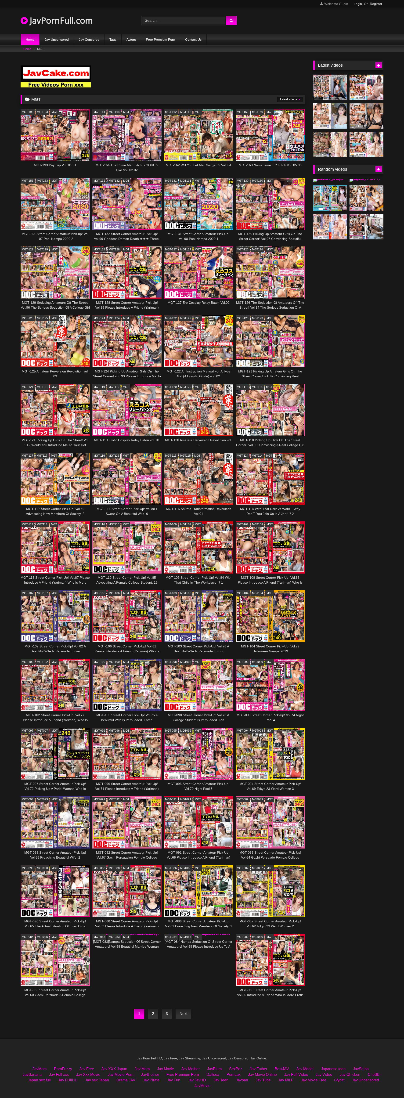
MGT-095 (171, 730)
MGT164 (114, 112)
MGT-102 (27, 662)
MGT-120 (171, 387)
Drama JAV (125, 1080)
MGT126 (257, 249)
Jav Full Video (296, 1074)
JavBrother (150, 1074)
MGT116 (113, 455)
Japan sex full (39, 1080)
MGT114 (257, 455)
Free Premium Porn (160, 39)
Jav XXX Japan (114, 1069)
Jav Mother (190, 1069)
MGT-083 (99, 937)
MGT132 (114, 180)
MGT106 (114, 593)
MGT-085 (27, 937)
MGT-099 (243, 662)
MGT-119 (99, 387)
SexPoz (235, 1069)
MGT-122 (171, 318)
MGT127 (185, 249)
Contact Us (193, 39)
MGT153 (42, 180)
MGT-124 (99, 318)
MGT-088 (99, 868)
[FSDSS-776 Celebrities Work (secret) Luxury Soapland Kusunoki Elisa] (366, 116)
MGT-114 (242, 455)
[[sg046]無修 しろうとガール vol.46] (366, 180)
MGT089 (257, 799)
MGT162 (185, 112)
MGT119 (113, 387)
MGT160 (257, 112)
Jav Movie (165, 1069)
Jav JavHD (197, 1080)
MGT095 (185, 730)
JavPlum (214, 1069)
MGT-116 (99, 455)
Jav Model (305, 1069)
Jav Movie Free (313, 1080)
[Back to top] (389, 1084)
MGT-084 (171, 937)
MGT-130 (243, 180)
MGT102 (42, 662)
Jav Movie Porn (120, 1074)
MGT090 (42, 868)
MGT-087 (243, 868)
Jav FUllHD (68, 1080)
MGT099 (257, 662)
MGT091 (185, 799)
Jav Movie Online (262, 1074)
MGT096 (114, 730)
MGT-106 (99, 593)
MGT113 (42, 524)
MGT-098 (171, 662)
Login (358, 4)
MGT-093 (27, 799)
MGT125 (42, 318)
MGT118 (257, 387)
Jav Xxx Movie (88, 1074)
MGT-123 (243, 318)
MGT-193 (27, 112)
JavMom (39, 1069)
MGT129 (42, 249)
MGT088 (114, 868)
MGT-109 (171, 524)
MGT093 (42, 799)
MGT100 (114, 662)
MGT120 (185, 387)
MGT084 (185, 937)
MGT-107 (27, 593)
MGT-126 (243, 249)
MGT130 (257, 180)
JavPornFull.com (60, 20)
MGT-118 (242, 387)
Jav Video (324, 1074)
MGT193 (42, 112)
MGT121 (42, 387)
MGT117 (42, 455)
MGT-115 (171, 455)
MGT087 (257, 868)
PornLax (234, 1074)
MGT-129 (27, 249)
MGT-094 (243, 730)
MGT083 (114, 937)
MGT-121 (27, 387)
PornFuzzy (63, 1069)
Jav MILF (285, 1080)
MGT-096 (99, 730)
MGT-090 (27, 868)
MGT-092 (99, 799)
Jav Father (258, 1069)
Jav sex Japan (97, 1080)
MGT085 (42, 937)
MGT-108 (243, 524)
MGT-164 (99, 112)
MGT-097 (27, 730)
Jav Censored (89, 39)
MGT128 (114, 249)
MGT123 (257, 318)
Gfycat (339, 1080)
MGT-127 (171, 249)
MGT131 (185, 180)
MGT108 (257, 524)
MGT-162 (171, 112)
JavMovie (202, 1086)
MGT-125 (27, 318)
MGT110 (113, 524)
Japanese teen (333, 1069)
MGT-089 (243, 799)
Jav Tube (263, 1080)
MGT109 (185, 524)
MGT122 (185, 318)
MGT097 (42, 730)
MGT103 (185, 593)
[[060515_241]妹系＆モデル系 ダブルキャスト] (330, 180)
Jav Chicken (350, 1074)
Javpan (242, 1080)
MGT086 (185, 868)
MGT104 (257, 593)
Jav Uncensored (57, 39)
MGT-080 (243, 937)
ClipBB (374, 1074)
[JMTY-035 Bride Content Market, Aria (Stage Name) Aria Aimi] (330, 198)
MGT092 (114, 799)
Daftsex (212, 1074)
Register (376, 4)
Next (183, 1014)
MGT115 (185, 455)
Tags (112, 39)
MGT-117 (27, 455)
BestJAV (282, 1069)
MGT (54, 112)
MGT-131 (171, 180)
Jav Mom (142, 1069)
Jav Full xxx (59, 1074)
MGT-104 (243, 593)
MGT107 (42, 593)
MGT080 (257, 937)
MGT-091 (171, 799)
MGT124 (114, 318)
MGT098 (185, 662)
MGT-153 (27, 180)
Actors (131, 39)
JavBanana (32, 1074)
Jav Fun (173, 1080)
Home (30, 39)
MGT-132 (99, 180)
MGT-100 (99, 662)
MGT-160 (243, 112)
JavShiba (361, 1069)
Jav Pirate (151, 1080)
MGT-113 (27, 524)
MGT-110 (99, 524)
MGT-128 (99, 249)
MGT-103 (171, 593)
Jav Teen (220, 1080)
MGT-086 (171, 868)
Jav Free (86, 1069)
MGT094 (257, 730)
